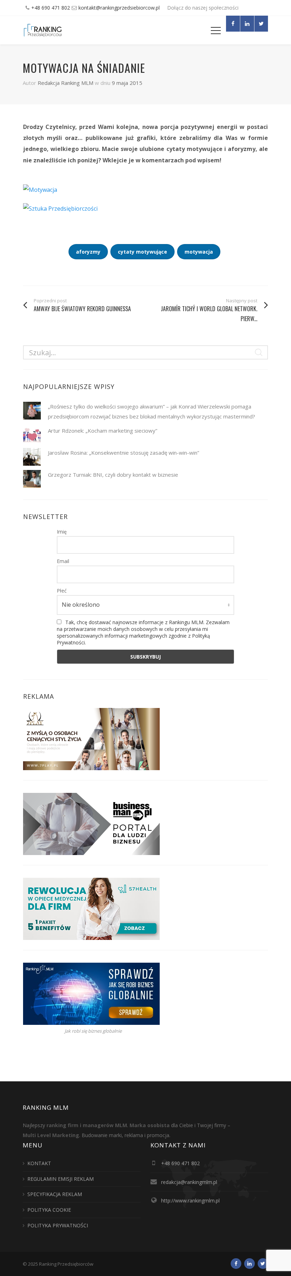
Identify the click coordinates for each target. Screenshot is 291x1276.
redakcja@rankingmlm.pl (189, 1182)
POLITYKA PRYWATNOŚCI (57, 1225)
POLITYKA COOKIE (49, 1209)
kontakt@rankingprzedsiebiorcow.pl (119, 7)
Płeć (62, 590)
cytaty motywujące (142, 251)
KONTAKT (39, 1163)
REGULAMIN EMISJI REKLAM (60, 1178)
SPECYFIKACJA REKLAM (54, 1194)
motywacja (199, 251)
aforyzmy (88, 251)
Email (63, 561)
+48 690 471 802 (50, 7)
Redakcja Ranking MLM (65, 82)
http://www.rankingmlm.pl (190, 1200)
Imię (62, 531)
